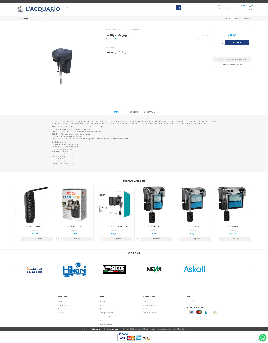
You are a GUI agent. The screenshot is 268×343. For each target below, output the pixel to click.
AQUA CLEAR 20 (153, 226)
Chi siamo (61, 313)
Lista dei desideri (106, 324)
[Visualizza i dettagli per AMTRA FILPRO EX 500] (74, 205)
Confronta (204, 39)
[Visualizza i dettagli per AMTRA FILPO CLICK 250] (35, 205)
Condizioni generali (64, 309)
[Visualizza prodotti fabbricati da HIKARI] (34, 269)
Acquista (237, 42)
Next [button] (252, 214)
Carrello (103, 320)
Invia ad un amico (126, 52)
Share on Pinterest (122, 52)
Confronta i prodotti (229, 9)
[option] (35, 214)
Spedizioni (146, 309)
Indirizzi (102, 309)
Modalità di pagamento (150, 305)
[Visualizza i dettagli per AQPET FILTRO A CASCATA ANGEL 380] (114, 205)
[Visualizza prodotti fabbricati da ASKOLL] (154, 269)
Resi (144, 301)
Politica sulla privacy (65, 305)
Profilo (219, 9)
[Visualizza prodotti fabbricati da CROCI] (194, 269)
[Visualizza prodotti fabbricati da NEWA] (114, 269)
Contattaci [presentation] (149, 112)
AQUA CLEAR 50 (232, 226)
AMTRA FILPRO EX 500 (74, 226)
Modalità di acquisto (150, 313)
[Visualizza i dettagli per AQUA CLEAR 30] (193, 205)
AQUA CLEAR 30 (193, 226)
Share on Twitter (116, 52)
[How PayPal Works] (134, 342)
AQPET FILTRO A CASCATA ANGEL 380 (114, 226)
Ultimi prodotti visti (106, 313)
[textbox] (119, 7)
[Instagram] (193, 301)
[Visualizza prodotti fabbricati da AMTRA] (234, 269)
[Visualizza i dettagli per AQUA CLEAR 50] (233, 205)
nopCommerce (96, 329)
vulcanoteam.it (114, 329)
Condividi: (109, 53)
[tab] (117, 112)
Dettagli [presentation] (117, 112)
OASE (116, 39)
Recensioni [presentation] (132, 112)
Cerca (178, 7)
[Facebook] (189, 301)
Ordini (102, 305)
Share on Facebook (119, 52)
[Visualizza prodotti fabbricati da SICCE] (74, 269)
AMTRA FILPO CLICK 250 (35, 226)
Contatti (60, 301)
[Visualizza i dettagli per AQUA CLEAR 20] (154, 205)
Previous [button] (15, 214)
